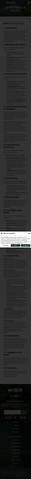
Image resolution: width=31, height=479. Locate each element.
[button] (29, 233)
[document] (15, 239)
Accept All (25, 245)
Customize (5, 245)
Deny (15, 245)
